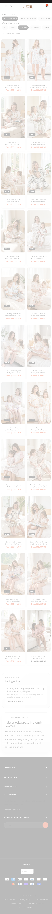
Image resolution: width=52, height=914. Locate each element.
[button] (6, 6)
